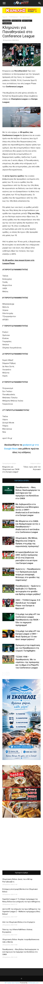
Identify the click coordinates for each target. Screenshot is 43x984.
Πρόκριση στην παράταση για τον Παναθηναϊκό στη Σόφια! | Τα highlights (28, 648)
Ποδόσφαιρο (13, 17)
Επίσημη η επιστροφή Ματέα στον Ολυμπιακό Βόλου (20, 890)
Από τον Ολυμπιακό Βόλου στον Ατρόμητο (18, 922)
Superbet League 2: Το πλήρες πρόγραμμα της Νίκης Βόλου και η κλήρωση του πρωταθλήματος (21, 900)
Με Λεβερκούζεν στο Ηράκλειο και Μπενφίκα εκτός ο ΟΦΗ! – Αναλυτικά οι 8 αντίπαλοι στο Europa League (27, 509)
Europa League (25, 17)
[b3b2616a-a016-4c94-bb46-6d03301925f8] (21, 129)
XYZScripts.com (33, 983)
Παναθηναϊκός (7, 23)
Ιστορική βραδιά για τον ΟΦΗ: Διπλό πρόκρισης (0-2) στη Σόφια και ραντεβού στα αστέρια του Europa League (27, 557)
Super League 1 (27, 20)
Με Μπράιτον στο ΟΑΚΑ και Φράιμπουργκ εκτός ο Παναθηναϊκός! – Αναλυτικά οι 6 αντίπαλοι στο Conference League (28, 526)
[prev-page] (3, 673)
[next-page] (7, 673)
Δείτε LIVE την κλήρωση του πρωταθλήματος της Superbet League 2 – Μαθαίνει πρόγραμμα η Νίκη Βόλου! (21, 911)
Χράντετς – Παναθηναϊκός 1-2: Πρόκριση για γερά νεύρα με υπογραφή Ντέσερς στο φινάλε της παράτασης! (28, 574)
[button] (4, 3)
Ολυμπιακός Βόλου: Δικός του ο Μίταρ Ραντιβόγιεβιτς (17, 880)
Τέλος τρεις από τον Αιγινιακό (32, 468)
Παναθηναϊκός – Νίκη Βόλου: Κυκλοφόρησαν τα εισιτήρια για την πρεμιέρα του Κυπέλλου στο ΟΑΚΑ (28, 493)
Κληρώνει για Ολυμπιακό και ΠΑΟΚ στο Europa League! (10, 469)
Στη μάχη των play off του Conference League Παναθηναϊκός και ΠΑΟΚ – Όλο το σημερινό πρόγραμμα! (28, 619)
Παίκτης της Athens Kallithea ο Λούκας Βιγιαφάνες (17, 931)
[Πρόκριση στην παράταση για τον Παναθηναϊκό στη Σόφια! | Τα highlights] (8, 648)
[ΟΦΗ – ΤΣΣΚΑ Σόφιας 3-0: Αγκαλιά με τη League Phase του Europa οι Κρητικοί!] (8, 603)
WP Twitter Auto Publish (12, 983)
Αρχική (4, 17)
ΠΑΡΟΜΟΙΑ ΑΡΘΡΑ (21, 480)
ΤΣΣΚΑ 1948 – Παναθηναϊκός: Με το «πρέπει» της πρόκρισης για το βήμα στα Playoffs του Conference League (27, 662)
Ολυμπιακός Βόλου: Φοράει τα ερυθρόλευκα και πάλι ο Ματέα (20, 940)
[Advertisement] (21, 844)
